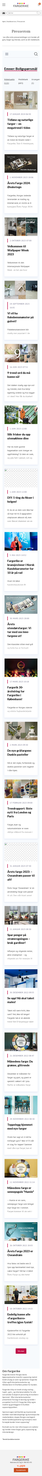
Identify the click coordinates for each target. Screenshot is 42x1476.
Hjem (4, 22)
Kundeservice (11, 22)
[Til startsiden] (21, 5)
